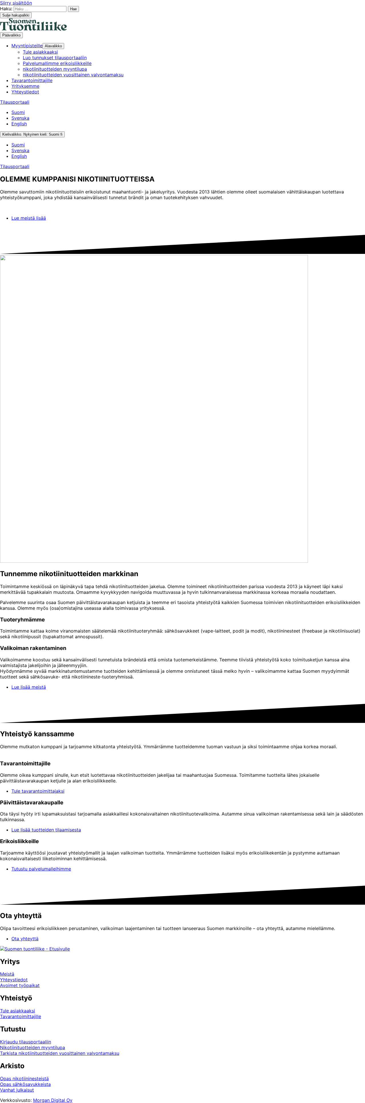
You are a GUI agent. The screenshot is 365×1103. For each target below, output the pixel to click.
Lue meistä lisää (28, 218)
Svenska (20, 118)
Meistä (7, 974)
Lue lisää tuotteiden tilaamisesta (46, 830)
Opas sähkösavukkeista (25, 1084)
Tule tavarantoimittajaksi (37, 791)
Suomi (18, 112)
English (19, 124)
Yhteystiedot (14, 979)
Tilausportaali (14, 102)
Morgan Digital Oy (52, 1100)
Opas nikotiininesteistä (24, 1078)
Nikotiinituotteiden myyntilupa (32, 1047)
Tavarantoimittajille (20, 1016)
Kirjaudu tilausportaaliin (25, 1042)
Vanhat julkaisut (17, 1090)
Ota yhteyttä (24, 938)
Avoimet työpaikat (20, 985)
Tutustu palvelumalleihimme (41, 869)
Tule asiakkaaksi (17, 1011)
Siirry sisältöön (16, 3)
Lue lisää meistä (28, 687)
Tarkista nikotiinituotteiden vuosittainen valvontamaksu (59, 1053)
